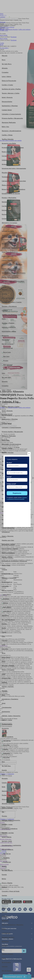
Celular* (9, 477)
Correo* (9, 469)
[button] (29, 453)
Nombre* (9, 462)
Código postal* (11, 484)
